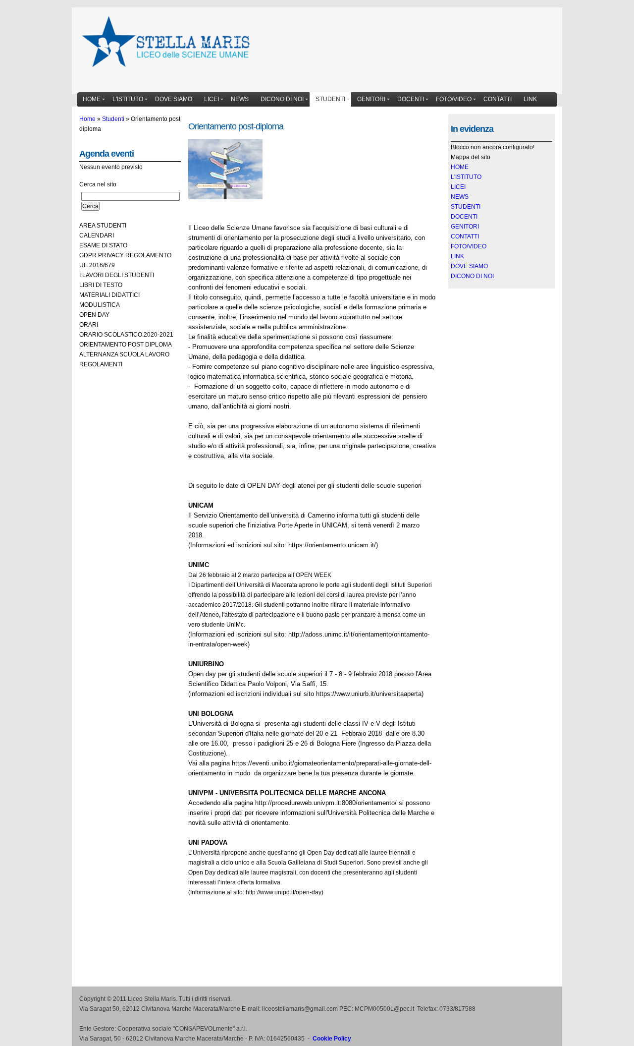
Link (530, 99)
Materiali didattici (109, 294)
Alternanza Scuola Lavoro (124, 354)
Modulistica (99, 304)
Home (92, 99)
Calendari (96, 235)
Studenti (330, 99)
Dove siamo (173, 99)
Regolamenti (100, 364)
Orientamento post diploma (125, 344)
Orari (88, 324)
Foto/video (454, 99)
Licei (211, 99)
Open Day (94, 314)
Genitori (371, 99)
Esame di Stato (103, 245)
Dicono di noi (282, 99)
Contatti (497, 99)
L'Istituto (127, 99)
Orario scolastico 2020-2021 (126, 334)
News (240, 99)
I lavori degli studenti (116, 275)
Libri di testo (100, 285)
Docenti (410, 99)
